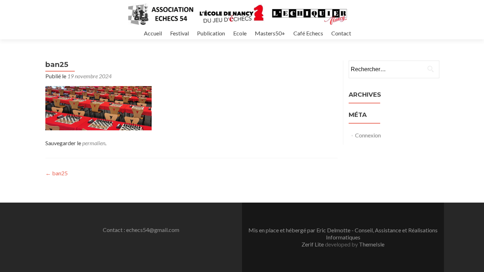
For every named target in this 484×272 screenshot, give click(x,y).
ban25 (56, 173)
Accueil (153, 33)
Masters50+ (270, 33)
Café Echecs (308, 33)
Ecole (240, 33)
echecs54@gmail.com (152, 229)
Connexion (368, 135)
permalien (93, 143)
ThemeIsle (371, 244)
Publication (211, 33)
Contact (341, 33)
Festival (179, 33)
